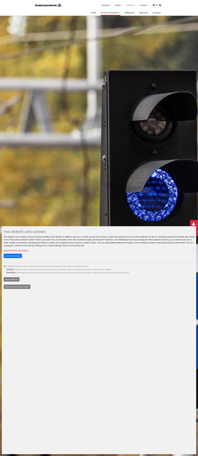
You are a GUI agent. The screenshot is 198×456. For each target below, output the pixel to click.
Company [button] (105, 5)
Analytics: (10, 269)
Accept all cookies (12, 256)
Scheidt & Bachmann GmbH (48, 5)
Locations (156, 12)
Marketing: (11, 272)
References (130, 12)
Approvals (143, 12)
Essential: (10, 266)
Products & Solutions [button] (110, 12)
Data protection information (16, 250)
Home (93, 12)
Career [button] (118, 5)
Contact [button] (143, 5)
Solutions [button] (130, 5)
